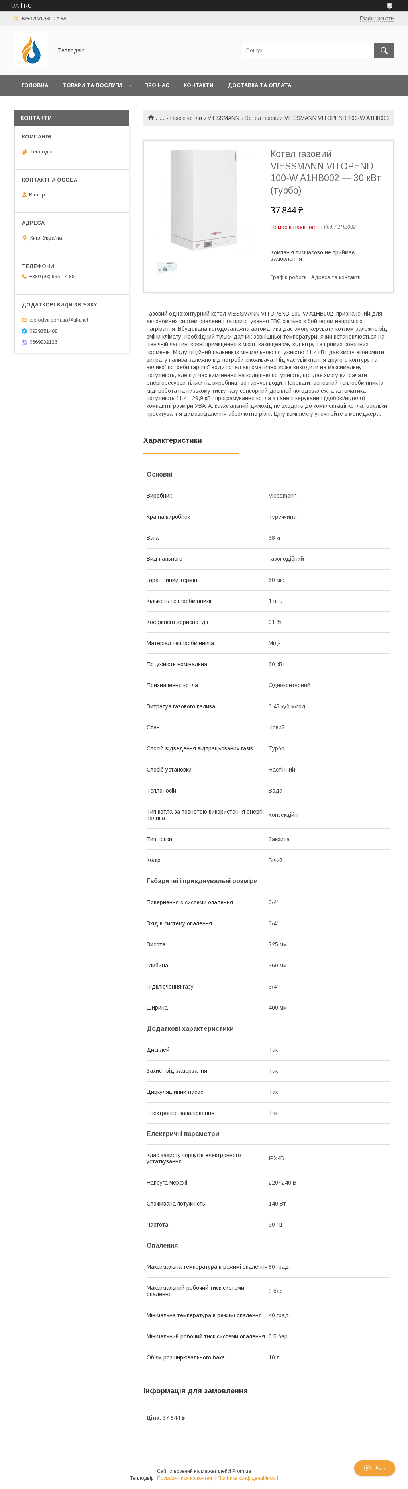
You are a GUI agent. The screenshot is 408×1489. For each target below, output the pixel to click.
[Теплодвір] (31, 65)
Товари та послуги (92, 85)
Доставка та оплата (259, 85)
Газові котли (186, 118)
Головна (35, 85)
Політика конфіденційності (248, 1478)
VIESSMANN (223, 118)
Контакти (199, 85)
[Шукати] (384, 50)
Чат (381, 1468)
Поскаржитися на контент (185, 1478)
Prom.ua (241, 1471)
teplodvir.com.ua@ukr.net (58, 320)
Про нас (156, 85)
